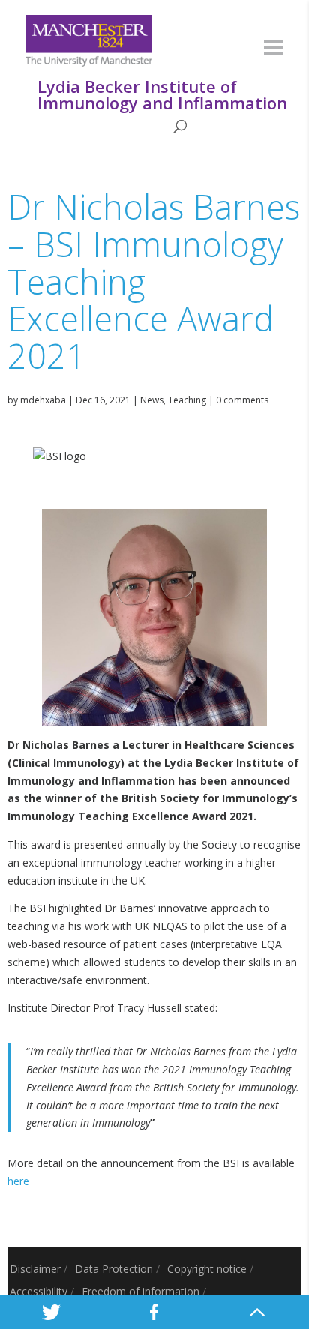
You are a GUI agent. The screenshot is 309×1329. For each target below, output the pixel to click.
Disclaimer (35, 1269)
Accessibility (39, 1291)
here (18, 1181)
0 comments (242, 400)
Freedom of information (141, 1291)
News (152, 400)
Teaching (187, 400)
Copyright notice (207, 1269)
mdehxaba (43, 400)
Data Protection (114, 1269)
